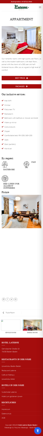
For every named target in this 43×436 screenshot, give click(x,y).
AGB (3, 418)
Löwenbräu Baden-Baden (11, 366)
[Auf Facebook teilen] (7, 299)
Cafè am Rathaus (8, 375)
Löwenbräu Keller (8, 379)
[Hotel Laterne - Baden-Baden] (21, 7)
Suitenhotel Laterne (9, 392)
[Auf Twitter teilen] (11, 299)
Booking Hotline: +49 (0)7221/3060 (21, 1)
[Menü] (40, 7)
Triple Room (10, 312)
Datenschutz (6, 413)
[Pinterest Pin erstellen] (15, 299)
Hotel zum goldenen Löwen (12, 396)
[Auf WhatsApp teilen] (4, 299)
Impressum (6, 409)
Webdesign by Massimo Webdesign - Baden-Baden (21, 427)
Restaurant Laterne (9, 370)
